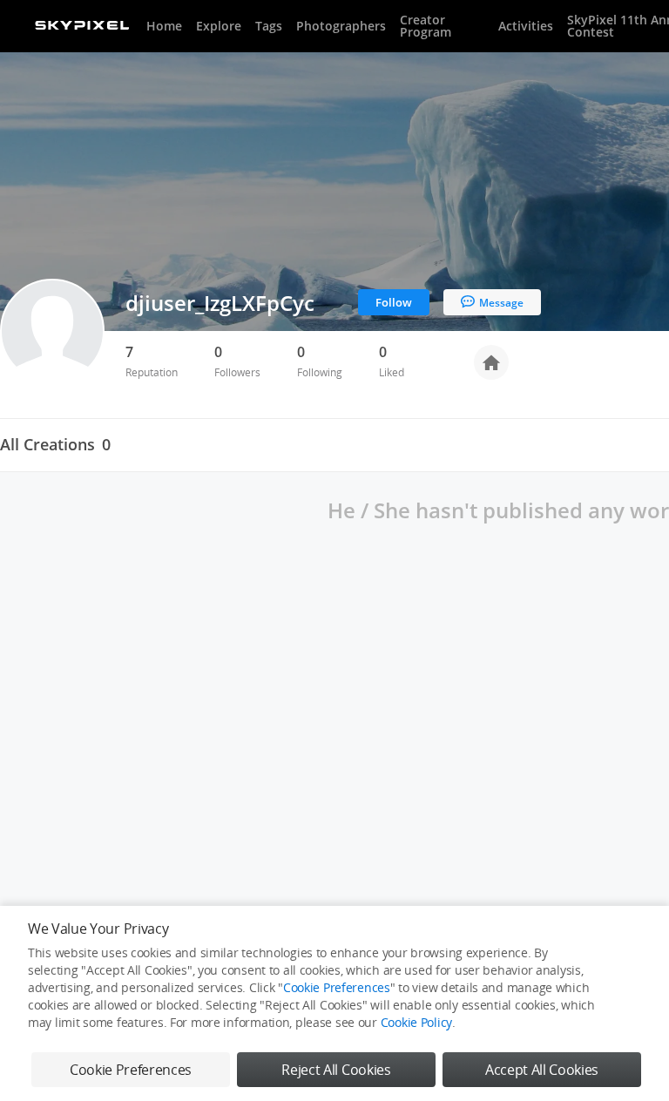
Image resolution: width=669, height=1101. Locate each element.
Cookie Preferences (336, 987)
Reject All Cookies (335, 1069)
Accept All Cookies (541, 1069)
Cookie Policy (416, 1022)
